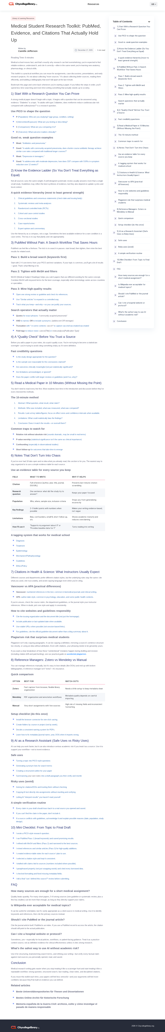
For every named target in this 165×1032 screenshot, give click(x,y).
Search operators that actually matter (131, 102)
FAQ (118, 269)
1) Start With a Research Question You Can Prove (133, 27)
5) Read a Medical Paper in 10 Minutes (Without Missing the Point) (133, 127)
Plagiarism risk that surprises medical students (134, 201)
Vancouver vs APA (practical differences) (130, 183)
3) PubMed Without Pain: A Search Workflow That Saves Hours (131, 68)
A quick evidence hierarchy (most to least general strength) (133, 59)
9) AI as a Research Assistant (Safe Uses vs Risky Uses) (132, 232)
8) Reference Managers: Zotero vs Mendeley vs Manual (131, 210)
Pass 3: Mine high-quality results (132, 94)
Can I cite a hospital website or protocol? (131, 304)
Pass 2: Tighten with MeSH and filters (131, 86)
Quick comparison (126, 218)
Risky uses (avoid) (126, 247)
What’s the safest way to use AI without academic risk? (132, 313)
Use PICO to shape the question (132, 36)
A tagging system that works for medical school (132, 164)
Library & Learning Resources (23, 18)
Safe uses (122, 240)
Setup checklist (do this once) (131, 225)
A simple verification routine (130, 253)
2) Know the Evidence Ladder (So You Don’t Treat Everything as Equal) (133, 50)
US (152, 4)
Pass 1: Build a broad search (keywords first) (130, 77)
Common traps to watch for (130, 141)
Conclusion (121, 321)
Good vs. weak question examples (132, 42)
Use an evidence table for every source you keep (131, 155)
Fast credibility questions (129, 119)
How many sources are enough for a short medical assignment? (134, 276)
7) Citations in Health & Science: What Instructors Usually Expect (133, 173)
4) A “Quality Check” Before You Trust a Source (133, 111)
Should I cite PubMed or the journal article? (133, 295)
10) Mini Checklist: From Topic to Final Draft (133, 261)
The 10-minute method (128, 135)
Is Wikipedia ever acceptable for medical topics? (131, 285)
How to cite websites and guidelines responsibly (133, 192)
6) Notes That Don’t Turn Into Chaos (132, 148)
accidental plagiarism (76, 654)
